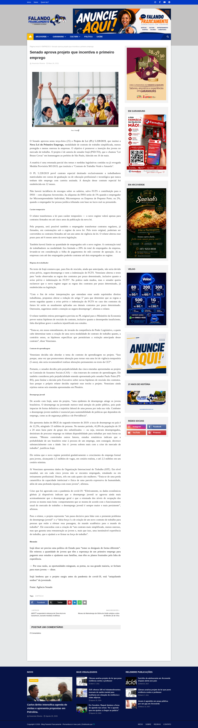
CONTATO (167, 724)
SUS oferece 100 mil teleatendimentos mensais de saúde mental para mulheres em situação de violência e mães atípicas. (104, 694)
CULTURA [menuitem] (74, 37)
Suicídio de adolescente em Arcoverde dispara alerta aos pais (154, 679)
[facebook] (159, 2)
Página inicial (35, 47)
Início (29, 2)
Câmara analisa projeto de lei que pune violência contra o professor (105, 679)
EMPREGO (46, 47)
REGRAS (157, 724)
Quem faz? (45, 2)
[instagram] (155, 2)
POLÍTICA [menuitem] (88, 37)
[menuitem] (30, 37)
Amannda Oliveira (38, 63)
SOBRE (148, 724)
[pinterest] (169, 2)
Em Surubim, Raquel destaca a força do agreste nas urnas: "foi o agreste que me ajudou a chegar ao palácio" (104, 707)
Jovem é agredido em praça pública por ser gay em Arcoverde (153, 702)
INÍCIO (140, 724)
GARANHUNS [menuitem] (58, 37)
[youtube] (164, 2)
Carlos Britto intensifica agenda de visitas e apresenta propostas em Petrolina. (47, 708)
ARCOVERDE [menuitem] (41, 37)
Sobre (36, 2)
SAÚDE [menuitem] (100, 37)
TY (94, 724)
